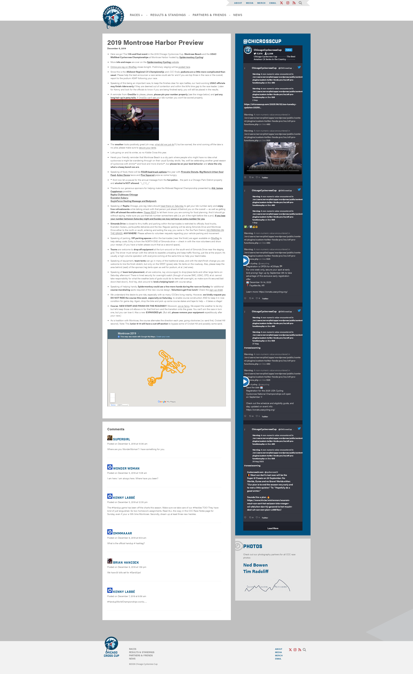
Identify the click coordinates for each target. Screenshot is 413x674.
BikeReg (215, 238)
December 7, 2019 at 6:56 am (132, 596)
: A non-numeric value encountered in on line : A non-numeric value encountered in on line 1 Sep (277, 209)
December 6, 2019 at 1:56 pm (132, 566)
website (163, 62)
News (237, 14)
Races (132, 648)
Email (273, 2)
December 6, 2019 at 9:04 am (132, 537)
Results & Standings (168, 14)
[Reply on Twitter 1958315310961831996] (245, 517)
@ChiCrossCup (285, 67)
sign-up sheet (216, 289)
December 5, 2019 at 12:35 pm (133, 502)
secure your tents (147, 147)
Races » (136, 14)
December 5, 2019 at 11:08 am (132, 472)
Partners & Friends (209, 14)
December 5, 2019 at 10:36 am (132, 443)
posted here (184, 66)
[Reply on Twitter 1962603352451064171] (245, 298)
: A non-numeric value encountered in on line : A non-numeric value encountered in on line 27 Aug (277, 330)
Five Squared (147, 175)
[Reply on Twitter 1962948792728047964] (245, 177)
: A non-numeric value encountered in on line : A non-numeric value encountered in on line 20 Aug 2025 (277, 448)
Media (249, 2)
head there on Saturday (172, 205)
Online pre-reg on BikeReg (124, 66)
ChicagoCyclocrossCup (264, 67)
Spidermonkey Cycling (191, 57)
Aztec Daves (123, 175)
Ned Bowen (255, 564)
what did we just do (164, 144)
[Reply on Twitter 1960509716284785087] (245, 416)
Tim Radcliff (255, 571)
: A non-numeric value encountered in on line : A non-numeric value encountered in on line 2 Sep (277, 86)
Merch (261, 2)
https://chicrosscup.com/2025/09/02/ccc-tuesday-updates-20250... (270, 105)
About (238, 2)
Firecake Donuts (189, 171)
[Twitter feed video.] (273, 158)
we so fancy (183, 305)
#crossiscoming (252, 347)
